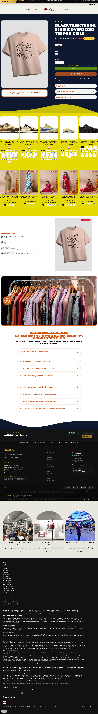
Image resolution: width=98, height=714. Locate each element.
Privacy (72, 496)
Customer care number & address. (11, 598)
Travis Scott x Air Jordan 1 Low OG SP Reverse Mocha (29, 142)
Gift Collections (50, 466)
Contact (92, 496)
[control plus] (63, 62)
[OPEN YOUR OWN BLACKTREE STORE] (49, 526)
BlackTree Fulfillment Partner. (10, 596)
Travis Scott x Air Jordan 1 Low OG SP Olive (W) (49, 142)
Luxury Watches (50, 454)
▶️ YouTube (83, 487)
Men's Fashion (50, 461)
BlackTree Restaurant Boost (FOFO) (11, 600)
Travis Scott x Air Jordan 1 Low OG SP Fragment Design (69, 142)
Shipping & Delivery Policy (9, 592)
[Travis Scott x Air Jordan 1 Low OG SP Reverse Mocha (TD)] (9, 128)
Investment (5, 566)
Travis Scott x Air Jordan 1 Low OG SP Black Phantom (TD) (89, 143)
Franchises (5, 564)
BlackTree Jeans (50, 452)
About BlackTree (50, 473)
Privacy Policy (6, 574)
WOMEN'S (36, 9)
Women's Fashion (50, 459)
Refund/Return (83, 65)
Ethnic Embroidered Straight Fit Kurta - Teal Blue (89, 198)
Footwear (49, 464)
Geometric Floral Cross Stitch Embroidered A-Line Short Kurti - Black (68, 198)
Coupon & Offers (50, 480)
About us (5, 562)
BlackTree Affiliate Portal (9, 588)
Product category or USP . (9, 590)
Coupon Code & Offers (8, 584)
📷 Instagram (67, 487)
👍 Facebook (75, 487)
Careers (48, 478)
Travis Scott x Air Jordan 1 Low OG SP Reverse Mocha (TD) (9, 143)
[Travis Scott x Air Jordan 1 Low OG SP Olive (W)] (49, 128)
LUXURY (66, 9)
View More (17, 551)
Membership (6, 572)
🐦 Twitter (91, 487)
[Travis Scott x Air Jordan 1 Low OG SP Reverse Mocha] (29, 128)
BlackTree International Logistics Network (12, 601)
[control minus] (56, 62)
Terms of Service (7, 578)
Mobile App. (5, 568)
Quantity (57, 59)
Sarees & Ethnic (50, 457)
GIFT (58, 9)
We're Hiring (5, 570)
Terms (76, 496)
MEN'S (28, 9)
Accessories (49, 468)
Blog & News (49, 471)
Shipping (82, 496)
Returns (87, 496)
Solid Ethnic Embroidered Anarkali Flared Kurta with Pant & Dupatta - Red (49, 198)
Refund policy (6, 576)
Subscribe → (86, 436)
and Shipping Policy (91, 65)
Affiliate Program (50, 475)
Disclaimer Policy (7, 580)
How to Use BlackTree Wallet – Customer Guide (12, 604)
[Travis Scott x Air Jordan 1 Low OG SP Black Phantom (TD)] (88, 128)
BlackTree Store (6, 582)
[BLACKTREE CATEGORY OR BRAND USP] (80, 526)
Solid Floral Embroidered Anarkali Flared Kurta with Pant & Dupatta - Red (9, 198)
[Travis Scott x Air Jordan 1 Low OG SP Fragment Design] (69, 128)
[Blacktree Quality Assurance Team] (18, 526)
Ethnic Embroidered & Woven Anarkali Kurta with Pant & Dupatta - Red (29, 198)
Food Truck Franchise (8, 586)
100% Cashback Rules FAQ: (9, 594)
